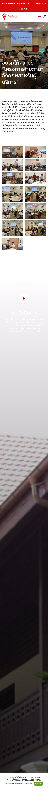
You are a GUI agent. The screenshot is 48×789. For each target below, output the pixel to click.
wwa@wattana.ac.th (15, 3)
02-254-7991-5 (38, 3)
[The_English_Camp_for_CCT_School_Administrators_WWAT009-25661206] (35, 228)
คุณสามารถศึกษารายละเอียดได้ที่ (18, 784)
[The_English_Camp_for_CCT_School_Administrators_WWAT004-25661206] (12, 194)
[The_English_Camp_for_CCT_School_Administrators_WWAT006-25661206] (12, 211)
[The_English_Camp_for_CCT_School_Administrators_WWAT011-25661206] (12, 178)
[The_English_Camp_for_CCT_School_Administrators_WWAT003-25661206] (12, 165)
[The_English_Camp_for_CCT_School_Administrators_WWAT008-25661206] (12, 228)
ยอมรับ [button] (38, 783)
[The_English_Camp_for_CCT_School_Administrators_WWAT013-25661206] (12, 244)
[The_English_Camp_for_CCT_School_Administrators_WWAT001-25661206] (12, 152)
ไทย (24, 8)
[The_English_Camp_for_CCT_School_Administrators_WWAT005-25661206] (35, 194)
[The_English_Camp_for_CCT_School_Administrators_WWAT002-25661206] (35, 152)
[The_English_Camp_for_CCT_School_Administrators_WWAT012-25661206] (35, 178)
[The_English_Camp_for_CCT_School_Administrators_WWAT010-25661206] (35, 165)
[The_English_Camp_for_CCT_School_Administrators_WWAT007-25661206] (35, 211)
